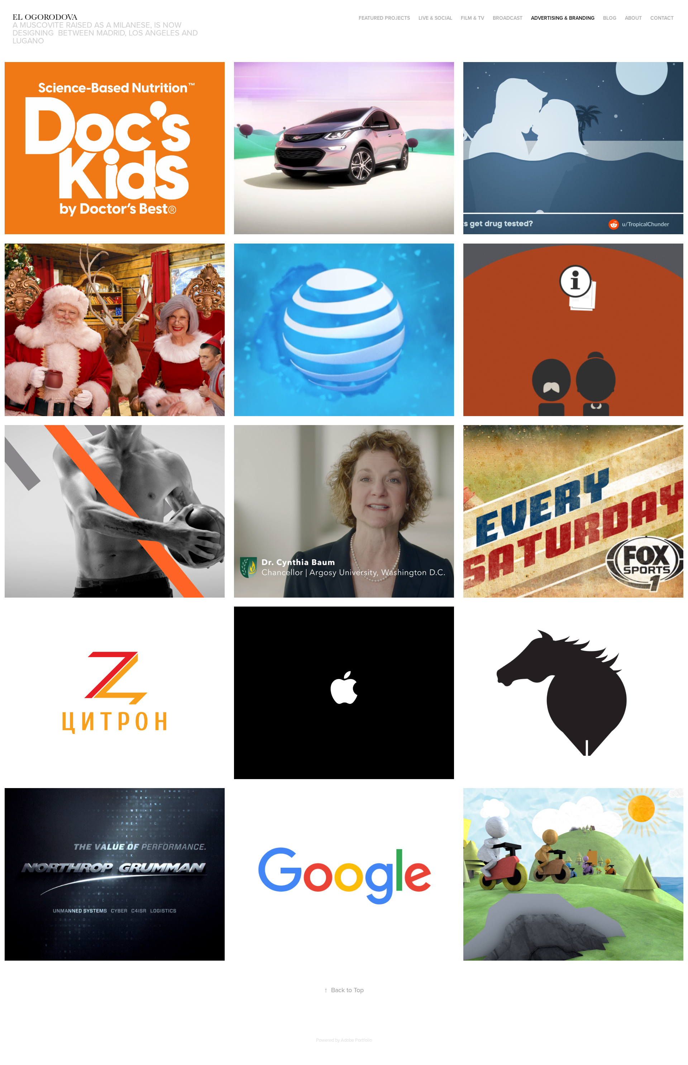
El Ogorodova (45, 17)
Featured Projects (384, 18)
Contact (662, 18)
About (633, 18)
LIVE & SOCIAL (435, 18)
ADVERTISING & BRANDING (562, 18)
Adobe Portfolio (356, 1040)
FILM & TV (472, 18)
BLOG (609, 18)
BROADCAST (507, 18)
